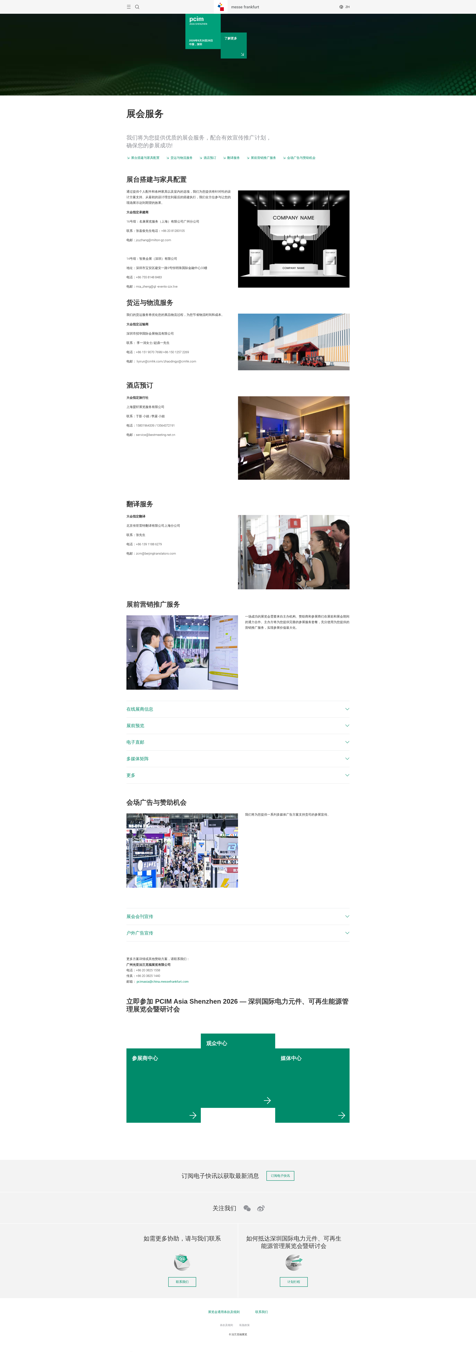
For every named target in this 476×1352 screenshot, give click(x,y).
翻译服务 (233, 157)
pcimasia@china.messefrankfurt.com (163, 981)
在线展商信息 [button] (139, 709)
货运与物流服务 (182, 157)
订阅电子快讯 (280, 1175)
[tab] (238, 709)
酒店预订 (210, 157)
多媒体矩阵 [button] (137, 758)
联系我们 (182, 1281)
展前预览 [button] (135, 725)
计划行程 (293, 1281)
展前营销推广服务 (263, 157)
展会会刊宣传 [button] (139, 916)
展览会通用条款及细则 (224, 1312)
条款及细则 (226, 1325)
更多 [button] (130, 775)
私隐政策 (244, 1325)
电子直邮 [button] (135, 742)
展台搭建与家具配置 (145, 157)
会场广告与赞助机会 (301, 157)
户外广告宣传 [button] (139, 932)
